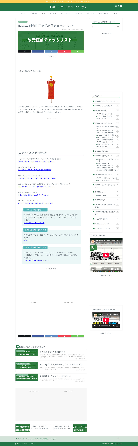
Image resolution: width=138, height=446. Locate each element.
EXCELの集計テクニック (107, 142)
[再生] (95, 326)
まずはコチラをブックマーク (34, 223)
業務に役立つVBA (107, 118)
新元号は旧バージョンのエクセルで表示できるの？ (36, 161)
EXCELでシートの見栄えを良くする (107, 160)
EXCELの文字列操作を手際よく (107, 135)
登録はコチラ (28, 240)
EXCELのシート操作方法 (107, 165)
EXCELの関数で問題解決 (107, 139)
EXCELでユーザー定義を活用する (107, 127)
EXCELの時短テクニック (106, 174)
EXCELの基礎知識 (106, 151)
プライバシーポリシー (22, 443)
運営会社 (33, 443)
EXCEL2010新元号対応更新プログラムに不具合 (35, 203)
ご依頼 (115, 13)
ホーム (23, 13)
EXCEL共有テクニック (107, 146)
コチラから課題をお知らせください (36, 260)
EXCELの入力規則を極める (107, 133)
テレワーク (78, 13)
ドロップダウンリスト (106, 228)
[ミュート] (114, 326)
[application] (106, 320)
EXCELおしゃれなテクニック (106, 101)
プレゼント (90, 13)
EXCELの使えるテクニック (107, 123)
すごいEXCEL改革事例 (107, 116)
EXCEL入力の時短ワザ (107, 180)
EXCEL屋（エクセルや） (69, 7)
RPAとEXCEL (107, 195)
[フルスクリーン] (117, 326)
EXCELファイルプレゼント (107, 114)
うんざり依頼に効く (106, 219)
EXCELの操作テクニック (107, 156)
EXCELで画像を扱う (107, 163)
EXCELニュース (23, 21)
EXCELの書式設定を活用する (107, 170)
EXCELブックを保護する (107, 144)
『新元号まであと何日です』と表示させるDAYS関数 (37, 178)
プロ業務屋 (33, 13)
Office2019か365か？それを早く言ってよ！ (34, 195)
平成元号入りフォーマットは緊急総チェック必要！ (36, 187)
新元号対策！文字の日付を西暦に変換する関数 (34, 170)
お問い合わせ (103, 13)
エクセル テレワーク (106, 223)
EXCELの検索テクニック (107, 137)
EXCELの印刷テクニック (107, 168)
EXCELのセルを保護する (107, 130)
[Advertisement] (52, 62)
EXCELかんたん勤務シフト (106, 106)
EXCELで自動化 (106, 110)
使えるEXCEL (65, 13)
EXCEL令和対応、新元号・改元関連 (106, 206)
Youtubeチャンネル (49, 13)
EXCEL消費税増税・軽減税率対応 (106, 213)
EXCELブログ (106, 200)
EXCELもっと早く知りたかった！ (106, 186)
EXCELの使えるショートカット (107, 178)
